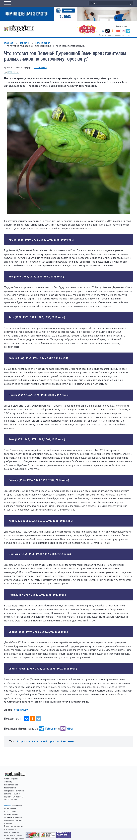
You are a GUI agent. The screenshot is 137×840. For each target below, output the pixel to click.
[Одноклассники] (32, 718)
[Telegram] (38, 718)
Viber (69, 728)
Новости (24, 42)
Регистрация (125, 26)
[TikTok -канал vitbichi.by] (107, 32)
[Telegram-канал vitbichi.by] (128, 32)
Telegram (51, 728)
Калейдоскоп (42, 42)
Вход (118, 26)
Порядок (7, 805)
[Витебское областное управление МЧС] (63, 836)
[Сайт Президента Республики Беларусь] (33, 836)
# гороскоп (23, 741)
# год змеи (67, 741)
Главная (8, 42)
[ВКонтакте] (26, 718)
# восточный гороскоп (45, 741)
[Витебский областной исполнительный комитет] (48, 836)
